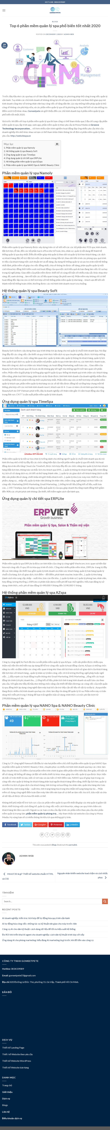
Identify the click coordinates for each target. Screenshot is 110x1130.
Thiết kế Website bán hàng (15, 1067)
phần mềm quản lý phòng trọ (41, 813)
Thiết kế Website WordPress (16, 1060)
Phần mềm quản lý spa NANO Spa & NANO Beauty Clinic (32, 165)
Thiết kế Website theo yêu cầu (17, 1054)
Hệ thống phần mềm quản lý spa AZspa (24, 161)
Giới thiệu (7, 1092)
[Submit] (105, 901)
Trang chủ (7, 1085)
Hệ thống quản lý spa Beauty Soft (21, 151)
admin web (69, 34)
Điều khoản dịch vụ (12, 1118)
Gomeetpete (34, 111)
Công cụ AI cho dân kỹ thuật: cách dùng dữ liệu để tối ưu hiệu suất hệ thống (38, 929)
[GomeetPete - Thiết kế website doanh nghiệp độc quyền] (55, 10)
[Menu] (4, 10)
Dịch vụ (6, 1098)
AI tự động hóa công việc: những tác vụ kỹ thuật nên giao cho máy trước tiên (39, 923)
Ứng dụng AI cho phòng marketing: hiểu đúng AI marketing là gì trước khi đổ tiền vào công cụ (48, 940)
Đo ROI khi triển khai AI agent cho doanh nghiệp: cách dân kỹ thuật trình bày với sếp (43, 934)
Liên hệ (6, 1111)
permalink (73, 845)
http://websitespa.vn (21, 135)
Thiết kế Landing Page (13, 1047)
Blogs (55, 21)
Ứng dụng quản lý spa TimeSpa (20, 154)
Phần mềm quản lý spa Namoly (20, 147)
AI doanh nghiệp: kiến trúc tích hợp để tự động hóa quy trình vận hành (36, 918)
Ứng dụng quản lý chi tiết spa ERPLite (24, 158)
